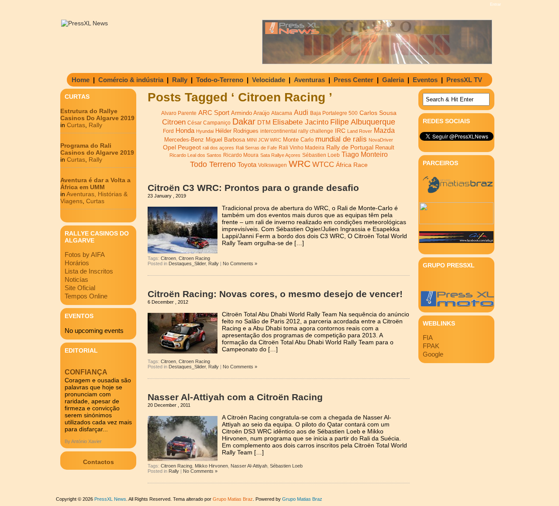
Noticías (76, 279)
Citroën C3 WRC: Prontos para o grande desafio (253, 188)
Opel (169, 147)
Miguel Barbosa (225, 140)
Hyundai (205, 131)
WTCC (323, 164)
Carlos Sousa (378, 112)
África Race (352, 165)
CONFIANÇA (86, 372)
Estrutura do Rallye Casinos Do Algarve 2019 (97, 114)
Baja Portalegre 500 (334, 113)
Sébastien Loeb (321, 155)
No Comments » (240, 263)
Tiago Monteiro (365, 154)
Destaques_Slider (187, 263)
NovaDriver (381, 139)
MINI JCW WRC (264, 139)
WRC (300, 164)
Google (433, 354)
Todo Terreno (213, 164)
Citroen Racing (194, 258)
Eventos (425, 79)
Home (81, 79)
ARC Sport (213, 112)
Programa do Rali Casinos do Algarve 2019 (97, 149)
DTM (264, 122)
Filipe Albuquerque (362, 122)
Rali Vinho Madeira (301, 148)
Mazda (384, 130)
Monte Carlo (298, 140)
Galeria (393, 79)
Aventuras (309, 79)
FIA (428, 337)
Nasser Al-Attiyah (249, 465)
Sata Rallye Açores (280, 155)
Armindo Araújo (250, 113)
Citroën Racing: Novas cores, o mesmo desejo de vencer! (275, 294)
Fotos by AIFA (85, 254)
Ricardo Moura (241, 155)
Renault (384, 147)
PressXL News (110, 499)
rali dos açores (218, 147)
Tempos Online (86, 296)
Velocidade (268, 79)
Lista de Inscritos (89, 271)
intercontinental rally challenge (296, 131)
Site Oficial (80, 287)
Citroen (174, 122)
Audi (301, 112)
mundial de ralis (341, 139)
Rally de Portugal (349, 147)
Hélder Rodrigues (237, 131)
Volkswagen (272, 165)
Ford (168, 131)
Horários (77, 263)
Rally (179, 79)
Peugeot (189, 147)
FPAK (431, 346)
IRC (340, 130)
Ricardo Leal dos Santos (195, 155)
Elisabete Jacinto (300, 122)
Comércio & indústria (130, 79)
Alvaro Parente (179, 113)
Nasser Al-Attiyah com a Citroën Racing (235, 397)
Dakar (243, 121)
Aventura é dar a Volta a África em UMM (95, 184)
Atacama (281, 113)
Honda (185, 130)
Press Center (353, 79)
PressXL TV (464, 79)
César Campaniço (209, 123)
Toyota (247, 164)
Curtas (76, 124)
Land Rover (359, 131)
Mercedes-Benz (184, 139)
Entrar (495, 4)
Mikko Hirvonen (211, 465)
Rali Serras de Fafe (256, 147)
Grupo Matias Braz (302, 499)
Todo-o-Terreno (219, 79)
